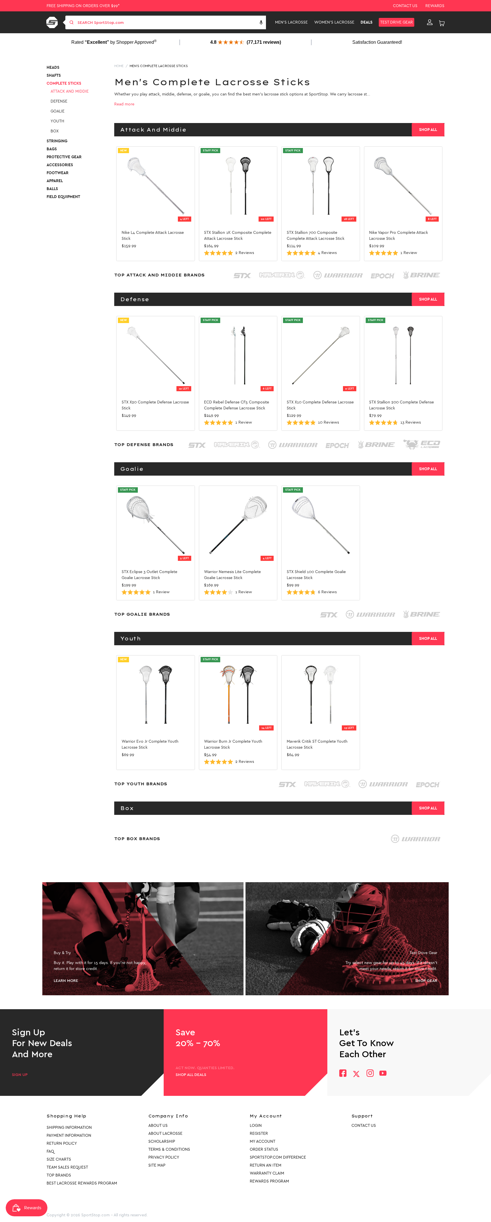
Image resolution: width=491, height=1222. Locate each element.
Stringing (57, 141)
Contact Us (405, 5)
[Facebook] (342, 1074)
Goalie (58, 111)
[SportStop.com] (53, 22)
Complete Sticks (64, 83)
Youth (57, 121)
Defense (59, 101)
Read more (124, 104)
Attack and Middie (70, 91)
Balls (52, 188)
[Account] (430, 22)
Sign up (20, 1075)
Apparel (55, 180)
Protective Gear (64, 157)
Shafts (54, 75)
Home (119, 66)
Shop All (428, 129)
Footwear (57, 172)
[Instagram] (369, 1074)
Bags (52, 149)
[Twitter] (356, 1074)
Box (55, 131)
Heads (53, 67)
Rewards (434, 5)
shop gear (426, 981)
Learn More (66, 981)
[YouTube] (383, 1074)
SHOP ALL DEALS (191, 1075)
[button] (261, 22)
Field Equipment (63, 196)
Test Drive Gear (396, 22)
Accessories (60, 165)
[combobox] (171, 22)
